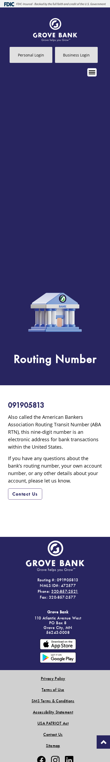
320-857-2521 (64, 591)
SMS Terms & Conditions (53, 700)
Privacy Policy (53, 678)
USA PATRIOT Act (53, 723)
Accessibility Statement (53, 712)
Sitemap (53, 745)
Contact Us (25, 494)
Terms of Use (53, 689)
